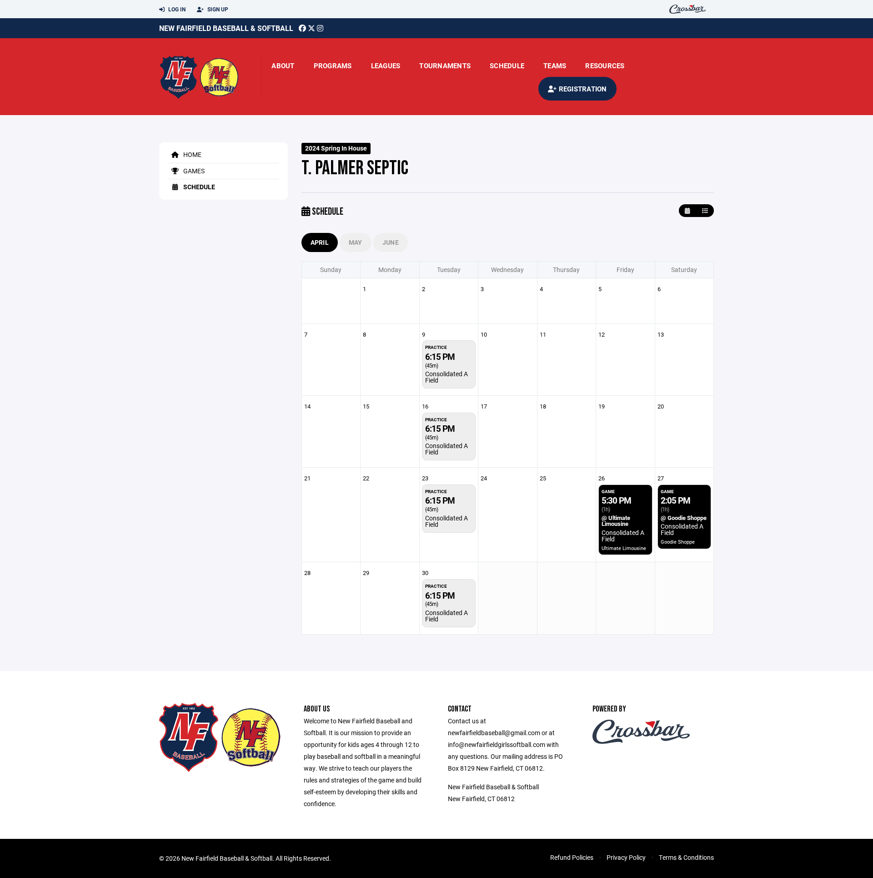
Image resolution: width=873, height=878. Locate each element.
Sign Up (217, 9)
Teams (554, 65)
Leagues (386, 65)
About (282, 65)
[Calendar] (687, 210)
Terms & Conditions (686, 857)
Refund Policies (571, 857)
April (320, 242)
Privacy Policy (626, 857)
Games (193, 171)
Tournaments (445, 65)
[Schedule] (705, 210)
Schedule (507, 65)
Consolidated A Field (446, 376)
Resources (604, 65)
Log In (176, 9)
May (355, 242)
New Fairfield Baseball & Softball (226, 28)
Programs (333, 65)
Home (191, 154)
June (390, 242)
